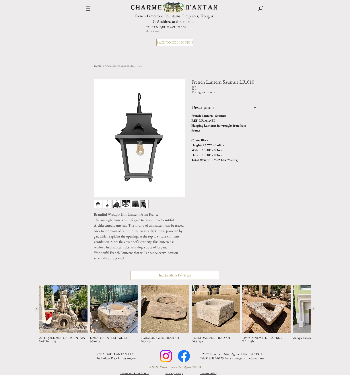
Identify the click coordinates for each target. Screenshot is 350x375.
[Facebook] (184, 356)
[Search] (260, 8)
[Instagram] (166, 356)
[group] (175, 314)
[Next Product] (313, 309)
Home (97, 66)
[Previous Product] (37, 309)
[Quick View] (63, 309)
